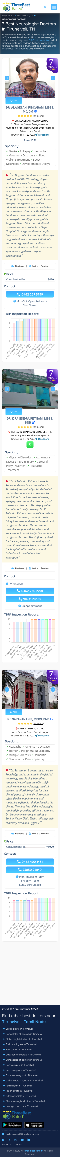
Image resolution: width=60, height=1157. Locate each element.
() (38, 115)
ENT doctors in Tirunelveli (19, 1049)
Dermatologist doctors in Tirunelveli (25, 1033)
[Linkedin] (29, 1140)
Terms (18, 1144)
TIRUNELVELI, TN (25, 15)
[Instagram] (15, 1140)
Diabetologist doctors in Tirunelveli (24, 1039)
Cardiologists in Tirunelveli (19, 1028)
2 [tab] (29, 92)
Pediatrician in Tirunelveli (19, 1085)
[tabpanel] (30, 79)
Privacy (7, 1144)
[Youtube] (22, 1140)
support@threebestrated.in (26, 1134)
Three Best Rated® (33, 1150)
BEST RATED (8, 15)
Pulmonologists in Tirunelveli (21, 1095)
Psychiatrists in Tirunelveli (19, 1090)
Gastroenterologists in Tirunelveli (23, 1054)
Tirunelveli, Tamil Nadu (24, 1021)
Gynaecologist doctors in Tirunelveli (25, 1059)
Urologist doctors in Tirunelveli (22, 1106)
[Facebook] (3, 1140)
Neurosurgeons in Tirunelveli (21, 1070)
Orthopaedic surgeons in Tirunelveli (24, 1080)
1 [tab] (27, 92)
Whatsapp (16, 583)
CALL (15, 100)
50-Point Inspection (39, 40)
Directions (44, 134)
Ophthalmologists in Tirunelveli (22, 1075)
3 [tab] (32, 92)
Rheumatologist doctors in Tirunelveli (25, 1101)
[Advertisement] (30, 975)
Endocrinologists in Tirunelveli (21, 1044)
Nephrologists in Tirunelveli (20, 1064)
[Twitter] (9, 1140)
